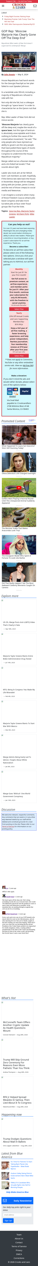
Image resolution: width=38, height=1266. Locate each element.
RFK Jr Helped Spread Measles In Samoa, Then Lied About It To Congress (17, 1099)
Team (19, 1234)
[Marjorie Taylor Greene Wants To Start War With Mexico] (19, 710)
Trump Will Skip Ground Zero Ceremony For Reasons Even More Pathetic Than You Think (16, 1064)
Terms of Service (8, 826)
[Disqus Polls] (19, 857)
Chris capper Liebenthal (11, 1146)
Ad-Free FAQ (28, 365)
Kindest (12, 396)
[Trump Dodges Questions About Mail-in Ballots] (17, 1127)
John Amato (9, 74)
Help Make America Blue (17, 1192)
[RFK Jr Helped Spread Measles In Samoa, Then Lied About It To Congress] (17, 1085)
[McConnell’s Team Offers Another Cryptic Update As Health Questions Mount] (17, 1010)
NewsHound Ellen (9, 1107)
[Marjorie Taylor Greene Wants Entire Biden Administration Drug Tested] (19, 643)
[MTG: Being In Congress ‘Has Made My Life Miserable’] (19, 677)
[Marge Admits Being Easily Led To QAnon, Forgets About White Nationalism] (19, 744)
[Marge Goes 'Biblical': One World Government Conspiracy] (19, 780)
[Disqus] (19, 909)
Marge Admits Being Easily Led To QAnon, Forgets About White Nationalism (17, 760)
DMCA (19, 1254)
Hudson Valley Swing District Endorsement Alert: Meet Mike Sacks (22, 1175)
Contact (19, 1242)
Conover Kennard (9, 1035)
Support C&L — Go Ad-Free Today (19, 1)
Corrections (19, 1258)
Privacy (19, 1250)
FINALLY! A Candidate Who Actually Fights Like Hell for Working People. (20, 1185)
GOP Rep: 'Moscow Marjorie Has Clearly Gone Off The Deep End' (18, 34)
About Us (19, 1238)
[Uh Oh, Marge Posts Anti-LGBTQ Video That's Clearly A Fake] (19, 609)
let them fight (23, 214)
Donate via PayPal (25, 391)
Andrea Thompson (9, 1072)
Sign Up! (8, 1221)
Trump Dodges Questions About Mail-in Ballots (17, 1140)
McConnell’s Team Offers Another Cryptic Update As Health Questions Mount (16, 1026)
